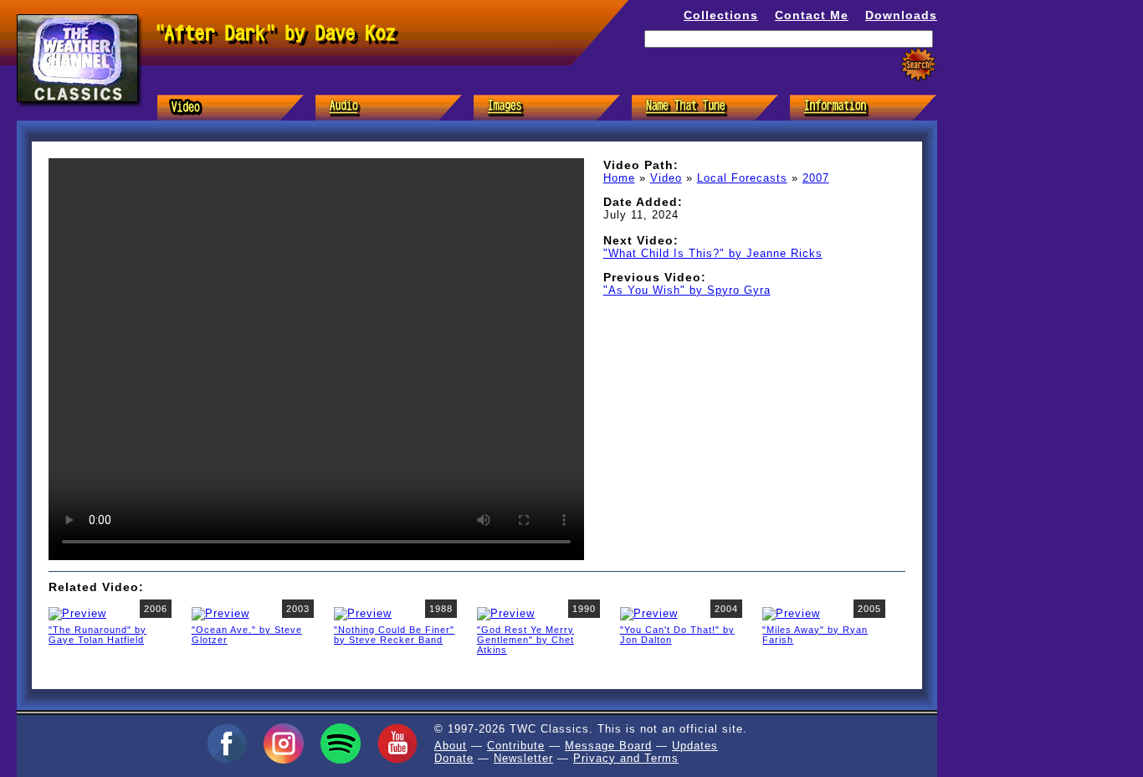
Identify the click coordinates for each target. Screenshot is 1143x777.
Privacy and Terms (626, 758)
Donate (454, 758)
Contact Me (811, 15)
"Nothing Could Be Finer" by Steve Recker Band (394, 635)
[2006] (77, 612)
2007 (815, 178)
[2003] (220, 612)
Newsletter (523, 758)
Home (619, 178)
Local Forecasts (742, 178)
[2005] (791, 612)
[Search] (918, 65)
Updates (695, 745)
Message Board (608, 745)
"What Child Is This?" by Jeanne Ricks (713, 253)
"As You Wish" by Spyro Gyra (687, 290)
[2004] (649, 612)
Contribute (516, 745)
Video (666, 178)
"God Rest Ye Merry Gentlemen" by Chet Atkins (525, 640)
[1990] (506, 612)
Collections (721, 15)
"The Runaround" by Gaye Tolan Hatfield (97, 635)
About (450, 745)
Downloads (901, 15)
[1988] (363, 612)
